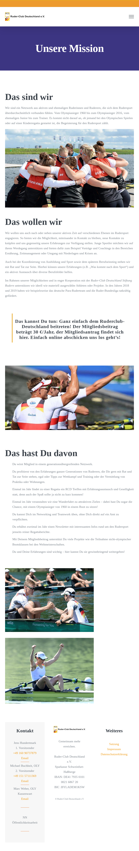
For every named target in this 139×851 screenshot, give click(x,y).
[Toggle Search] (123, 16)
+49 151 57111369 (24, 775)
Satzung (114, 744)
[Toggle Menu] (131, 16)
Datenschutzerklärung (114, 754)
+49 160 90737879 (24, 753)
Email (24, 758)
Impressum (114, 749)
